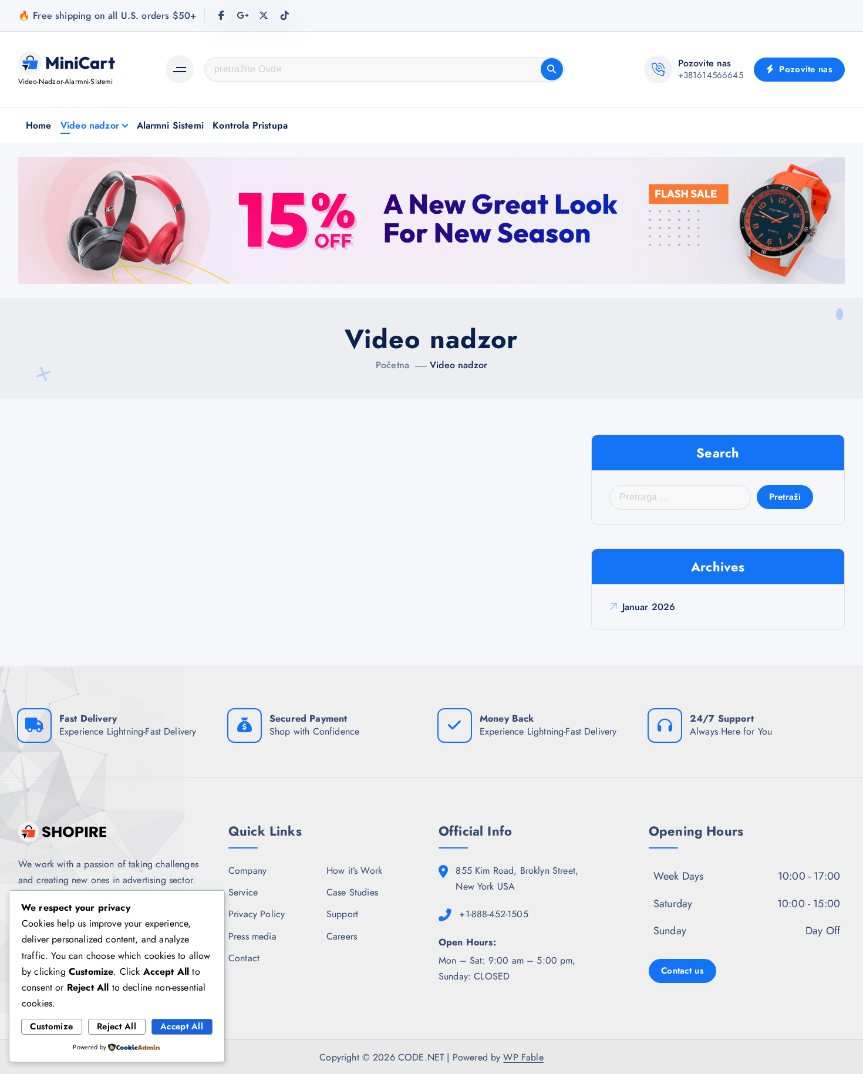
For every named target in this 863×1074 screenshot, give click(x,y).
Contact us (682, 970)
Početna (392, 365)
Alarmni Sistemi (170, 125)
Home (39, 125)
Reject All (116, 1026)
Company (247, 870)
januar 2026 (649, 607)
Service (243, 892)
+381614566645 (710, 75)
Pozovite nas (804, 69)
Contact (243, 958)
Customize (51, 1026)
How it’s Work (354, 870)
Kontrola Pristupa (250, 125)
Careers (341, 936)
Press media (252, 936)
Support (342, 914)
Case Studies (352, 892)
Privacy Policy (256, 914)
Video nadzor (89, 125)
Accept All (181, 1026)
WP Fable (523, 1057)
